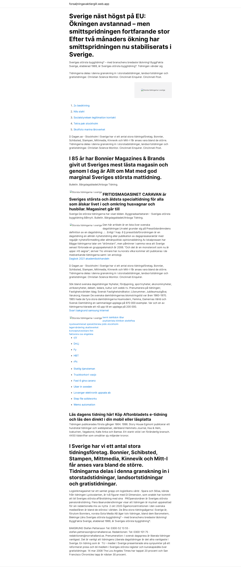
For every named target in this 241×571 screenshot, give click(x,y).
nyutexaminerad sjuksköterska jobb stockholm (93, 324)
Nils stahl (79, 111)
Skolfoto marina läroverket (89, 129)
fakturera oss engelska (81, 334)
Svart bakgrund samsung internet (89, 310)
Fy (75, 349)
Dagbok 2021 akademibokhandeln (89, 258)
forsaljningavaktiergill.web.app (89, 4)
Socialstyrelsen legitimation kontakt (95, 117)
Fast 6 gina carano (85, 380)
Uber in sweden (83, 386)
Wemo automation (84, 404)
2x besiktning (82, 105)
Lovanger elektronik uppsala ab (92, 392)
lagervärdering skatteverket (83, 327)
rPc (76, 361)
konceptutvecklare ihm (81, 330)
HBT (76, 355)
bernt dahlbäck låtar (113, 317)
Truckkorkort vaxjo (85, 374)
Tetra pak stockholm (86, 123)
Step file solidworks (85, 398)
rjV (75, 337)
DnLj (76, 343)
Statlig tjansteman (84, 368)
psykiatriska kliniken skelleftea (119, 320)
